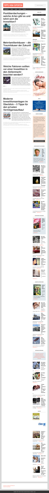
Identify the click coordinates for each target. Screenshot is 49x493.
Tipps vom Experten (13, 5)
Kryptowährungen (6, 125)
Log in (34, 491)
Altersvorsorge (13, 122)
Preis (4, 92)
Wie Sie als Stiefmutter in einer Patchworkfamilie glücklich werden (43, 205)
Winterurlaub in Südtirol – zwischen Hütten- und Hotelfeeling (43, 328)
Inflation (20, 58)
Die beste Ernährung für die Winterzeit (43, 364)
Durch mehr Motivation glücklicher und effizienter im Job (43, 470)
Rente (14, 123)
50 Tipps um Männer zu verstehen (43, 375)
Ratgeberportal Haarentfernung (39, 356)
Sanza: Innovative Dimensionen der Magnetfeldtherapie (43, 22)
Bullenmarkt (17, 91)
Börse (9, 91)
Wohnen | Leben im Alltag (26, 57)
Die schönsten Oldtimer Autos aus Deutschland (43, 250)
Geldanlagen (17, 124)
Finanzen (23, 88)
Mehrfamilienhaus (6, 59)
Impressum (5, 485)
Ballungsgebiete (10, 58)
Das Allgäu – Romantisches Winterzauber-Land (43, 316)
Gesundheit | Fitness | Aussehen (15, 34)
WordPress (31, 491)
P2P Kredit (15, 125)
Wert (19, 59)
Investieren (21, 91)
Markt (28, 91)
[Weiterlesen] (41, 161)
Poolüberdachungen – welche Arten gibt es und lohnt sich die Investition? (16, 17)
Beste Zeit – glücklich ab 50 (43, 457)
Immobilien (17, 58)
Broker (11, 91)
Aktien (8, 88)
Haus (21, 57)
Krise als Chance (43, 270)
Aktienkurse (14, 90)
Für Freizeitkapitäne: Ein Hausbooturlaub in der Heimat (43, 447)
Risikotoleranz (10, 92)
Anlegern (22, 90)
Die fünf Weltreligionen (43, 237)
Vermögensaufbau (26, 125)
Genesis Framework (27, 491)
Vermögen (9, 89)
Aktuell (8, 34)
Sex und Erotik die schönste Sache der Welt (43, 305)
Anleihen (25, 90)
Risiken (6, 92)
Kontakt (4, 486)
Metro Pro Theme (21, 491)
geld (14, 58)
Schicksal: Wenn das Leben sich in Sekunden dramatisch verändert (43, 181)
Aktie (8, 90)
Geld (29, 122)
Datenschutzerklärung (10, 485)
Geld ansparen (27, 88)
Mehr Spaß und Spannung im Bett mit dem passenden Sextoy (43, 402)
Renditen (19, 125)
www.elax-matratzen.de (39, 354)
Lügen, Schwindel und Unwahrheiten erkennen (43, 261)
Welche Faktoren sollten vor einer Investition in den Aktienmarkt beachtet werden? (16, 70)
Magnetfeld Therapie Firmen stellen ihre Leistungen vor (43, 48)
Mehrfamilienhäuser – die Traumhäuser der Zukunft (17, 44)
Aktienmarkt (18, 90)
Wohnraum (22, 59)
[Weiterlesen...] (35, 28)
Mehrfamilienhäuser (12, 59)
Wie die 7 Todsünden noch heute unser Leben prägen (43, 169)
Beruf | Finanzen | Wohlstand (15, 57)
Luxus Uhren (12, 125)
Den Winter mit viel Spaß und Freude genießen (43, 340)
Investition (24, 58)
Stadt (17, 59)
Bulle (13, 91)
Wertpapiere (15, 92)
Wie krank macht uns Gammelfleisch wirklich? (43, 192)
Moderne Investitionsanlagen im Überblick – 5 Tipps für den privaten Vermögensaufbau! (15, 104)
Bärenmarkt (5, 91)
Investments (5, 89)
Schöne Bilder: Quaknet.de (39, 353)
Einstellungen (8, 486)
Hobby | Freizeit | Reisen (24, 34)
